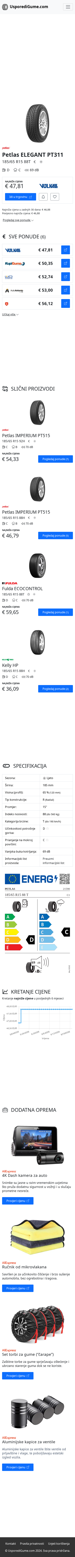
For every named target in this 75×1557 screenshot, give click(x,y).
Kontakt (10, 1544)
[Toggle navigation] (68, 6)
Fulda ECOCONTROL (22, 588)
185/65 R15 (12, 161)
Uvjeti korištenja (59, 1544)
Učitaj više (9, 314)
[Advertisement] (37, 58)
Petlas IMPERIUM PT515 (26, 435)
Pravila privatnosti (32, 1544)
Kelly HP (10, 665)
